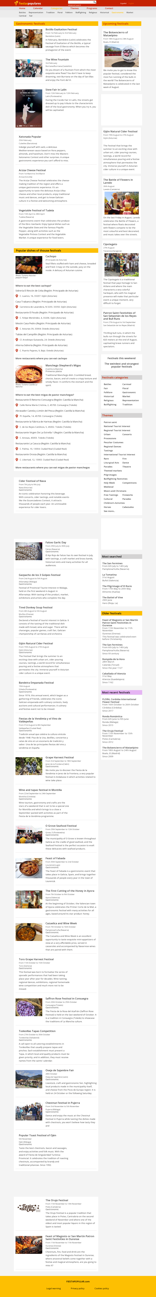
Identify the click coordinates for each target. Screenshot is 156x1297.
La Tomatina (109, 574)
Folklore (69, 12)
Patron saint (110, 422)
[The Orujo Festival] (29, 1209)
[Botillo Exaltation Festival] (29, 38)
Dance (125, 462)
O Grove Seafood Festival (61, 825)
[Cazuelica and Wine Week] (29, 932)
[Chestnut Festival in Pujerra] (29, 1111)
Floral (59, 12)
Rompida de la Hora (113, 659)
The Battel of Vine (112, 597)
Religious (93, 12)
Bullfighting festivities (115, 478)
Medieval (109, 486)
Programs (92, 8)
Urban (107, 434)
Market (129, 12)
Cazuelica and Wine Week (61, 923)
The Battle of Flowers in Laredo (118, 181)
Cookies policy (102, 1288)
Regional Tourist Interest (117, 430)
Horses (107, 507)
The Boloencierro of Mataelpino (115, 34)
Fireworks (127, 494)
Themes (74, 8)
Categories (56, 8)
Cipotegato (110, 244)
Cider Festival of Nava (32, 481)
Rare (106, 458)
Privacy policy (77, 1288)
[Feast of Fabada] (29, 868)
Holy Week (109, 482)
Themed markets (113, 470)
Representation (36, 12)
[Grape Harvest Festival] (29, 766)
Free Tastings (111, 494)
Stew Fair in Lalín (56, 89)
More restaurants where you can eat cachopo (41, 358)
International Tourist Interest (119, 454)
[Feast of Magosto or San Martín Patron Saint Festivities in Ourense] (29, 1245)
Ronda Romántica (112, 716)
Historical (104, 12)
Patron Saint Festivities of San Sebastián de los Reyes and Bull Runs (119, 315)
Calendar (38, 8)
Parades (108, 466)
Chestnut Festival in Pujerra (63, 1103)
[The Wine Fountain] (29, 68)
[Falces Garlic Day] (29, 551)
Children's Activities (114, 502)
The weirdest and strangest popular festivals (121, 365)
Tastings (108, 450)
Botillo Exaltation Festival (61, 29)
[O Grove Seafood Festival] (29, 834)
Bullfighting (80, 12)
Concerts (127, 434)
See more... (109, 511)
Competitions (129, 482)
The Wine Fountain (57, 59)
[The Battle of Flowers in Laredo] (121, 203)
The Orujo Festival (57, 1200)
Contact (109, 8)
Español (123, 3)
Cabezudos (128, 507)
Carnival (22, 15)
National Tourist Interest (117, 426)
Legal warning (53, 1288)
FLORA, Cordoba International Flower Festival (119, 700)
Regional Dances (112, 446)
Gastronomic (118, 12)
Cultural (108, 498)
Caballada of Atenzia (114, 673)
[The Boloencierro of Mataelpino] (121, 55)
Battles (22, 12)
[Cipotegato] (121, 264)
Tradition (50, 12)
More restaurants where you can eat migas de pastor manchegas (53, 467)
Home (22, 8)
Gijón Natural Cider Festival (36, 643)
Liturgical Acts (111, 462)
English (131, 3)
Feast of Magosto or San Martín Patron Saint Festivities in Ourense (70, 1237)
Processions (110, 438)
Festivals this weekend (122, 358)
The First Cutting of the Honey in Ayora (70, 891)
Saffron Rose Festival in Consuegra (67, 998)
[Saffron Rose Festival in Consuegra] (29, 1007)
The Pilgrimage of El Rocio (117, 586)
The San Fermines (112, 563)
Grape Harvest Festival (60, 757)
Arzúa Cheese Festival (32, 170)
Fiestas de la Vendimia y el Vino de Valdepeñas (40, 720)
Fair (31, 15)
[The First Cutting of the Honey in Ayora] (29, 899)
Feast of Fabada (55, 858)
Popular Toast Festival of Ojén (37, 1135)
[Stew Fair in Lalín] (29, 108)
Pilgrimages (110, 474)
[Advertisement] (56, 528)
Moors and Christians (115, 490)
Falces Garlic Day (56, 542)
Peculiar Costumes (113, 442)
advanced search (74, 5)
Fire (124, 458)
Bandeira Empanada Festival (36, 682)
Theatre (126, 466)
